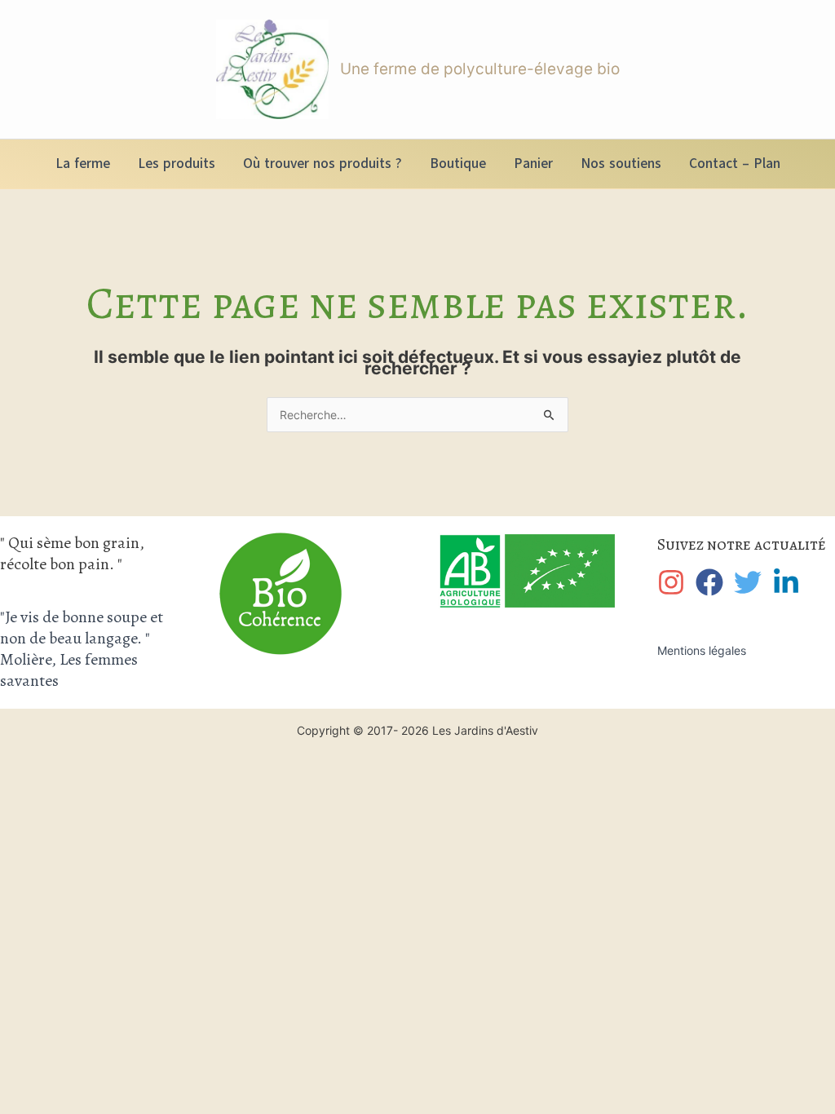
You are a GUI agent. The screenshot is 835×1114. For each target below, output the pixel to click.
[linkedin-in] (789, 582)
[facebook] (713, 582)
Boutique (458, 163)
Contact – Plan (734, 163)
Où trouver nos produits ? (322, 163)
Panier (533, 163)
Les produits (176, 163)
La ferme (82, 163)
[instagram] (674, 582)
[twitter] (751, 582)
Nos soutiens (621, 163)
